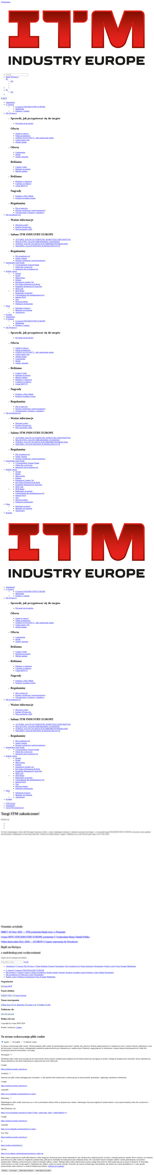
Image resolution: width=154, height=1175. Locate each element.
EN (12, 81)
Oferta (38, 966)
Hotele (17, 155)
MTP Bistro (19, 291)
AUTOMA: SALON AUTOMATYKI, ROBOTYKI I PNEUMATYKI (43, 239)
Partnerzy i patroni (22, 111)
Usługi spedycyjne (22, 140)
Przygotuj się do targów (24, 123)
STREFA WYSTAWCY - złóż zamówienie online (34, 138)
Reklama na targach (22, 169)
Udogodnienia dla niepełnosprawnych (29, 295)
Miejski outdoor (21, 171)
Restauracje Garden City (24, 282)
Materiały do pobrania (23, 310)
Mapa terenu (20, 278)
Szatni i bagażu (21, 258)
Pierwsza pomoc (21, 302)
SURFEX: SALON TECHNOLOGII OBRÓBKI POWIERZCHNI (41, 244)
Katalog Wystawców (23, 227)
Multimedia (19, 109)
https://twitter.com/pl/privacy (11, 1145)
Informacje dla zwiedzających (26, 269)
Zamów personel (21, 157)
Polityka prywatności (56, 1166)
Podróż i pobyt (11, 271)
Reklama (44, 966)
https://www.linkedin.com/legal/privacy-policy (18, 1094)
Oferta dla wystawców (24, 267)
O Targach (10, 105)
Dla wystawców (21, 208)
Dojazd (18, 273)
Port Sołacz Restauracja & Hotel (27, 284)
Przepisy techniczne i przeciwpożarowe (30, 210)
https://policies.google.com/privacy (14, 1069)
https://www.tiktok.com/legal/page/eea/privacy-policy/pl (22, 1153)
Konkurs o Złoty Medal (24, 196)
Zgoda (6, 1042)
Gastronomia (20, 152)
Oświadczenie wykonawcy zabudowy (29, 213)
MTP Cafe (19, 289)
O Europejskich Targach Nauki (27, 265)
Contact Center (21, 167)
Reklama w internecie (23, 181)
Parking (18, 280)
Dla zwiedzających (22, 256)
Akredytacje (20, 312)
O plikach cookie (30, 1042)
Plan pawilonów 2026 (23, 229)
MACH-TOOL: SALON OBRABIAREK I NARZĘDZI (37, 242)
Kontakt (9, 315)
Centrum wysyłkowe (23, 184)
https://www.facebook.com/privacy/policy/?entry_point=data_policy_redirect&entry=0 (34, 1113)
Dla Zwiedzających (13, 215)
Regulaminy (60, 966)
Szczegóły (16, 1042)
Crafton (19, 1027)
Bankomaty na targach (23, 293)
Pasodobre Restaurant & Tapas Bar (28, 286)
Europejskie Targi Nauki (15, 263)
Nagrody (51, 966)
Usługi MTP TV (21, 186)
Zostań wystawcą (22, 134)
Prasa (8, 306)
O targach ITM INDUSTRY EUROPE (30, 107)
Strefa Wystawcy (12, 77)
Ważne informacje (87, 966)
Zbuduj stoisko (21, 142)
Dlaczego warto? (21, 225)
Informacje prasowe (22, 308)
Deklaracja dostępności (24, 304)
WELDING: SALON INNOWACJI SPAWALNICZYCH (37, 246)
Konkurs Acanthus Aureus (25, 198)
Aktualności (10, 102)
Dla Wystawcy (11, 113)
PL (7, 79)
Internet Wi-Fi (20, 297)
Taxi (17, 299)
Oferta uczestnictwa (22, 136)
